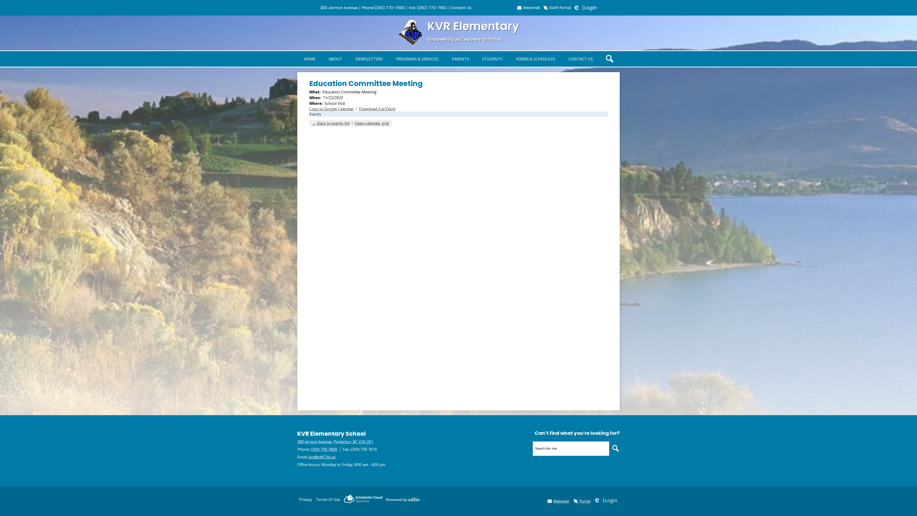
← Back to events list (331, 123)
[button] (335, 59)
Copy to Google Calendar (331, 109)
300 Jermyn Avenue (339, 8)
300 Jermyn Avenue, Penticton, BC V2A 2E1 (335, 441)
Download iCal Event (377, 109)
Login (586, 8)
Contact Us (460, 8)
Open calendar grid (372, 123)
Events (315, 114)
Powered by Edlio (403, 499)
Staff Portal (560, 8)
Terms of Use (328, 499)
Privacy (305, 499)
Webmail (531, 8)
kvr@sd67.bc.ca (322, 457)
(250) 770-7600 (389, 8)
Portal (584, 501)
